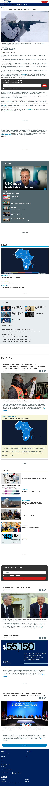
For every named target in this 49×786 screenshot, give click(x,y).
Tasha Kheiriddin (7, 590)
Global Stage (26, 4)
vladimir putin (25, 138)
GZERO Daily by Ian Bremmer (6, 769)
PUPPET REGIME (19, 4)
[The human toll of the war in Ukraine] (6, 213)
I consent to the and (12, 88)
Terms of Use (18, 88)
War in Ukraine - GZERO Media (10, 334)
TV (6, 4)
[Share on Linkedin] (10, 49)
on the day (3, 105)
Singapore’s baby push (11, 635)
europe (30, 138)
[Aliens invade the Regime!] (6, 320)
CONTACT (28, 751)
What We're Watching (26, 500)
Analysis (23, 513)
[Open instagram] (18, 773)
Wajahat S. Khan (5, 46)
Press (27, 756)
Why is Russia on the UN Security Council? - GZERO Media (16, 336)
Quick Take (5, 191)
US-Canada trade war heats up (11, 193)
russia (16, 138)
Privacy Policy (12, 88)
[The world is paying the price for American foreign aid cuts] (6, 202)
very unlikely (30, 109)
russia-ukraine (12, 138)
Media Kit (3, 756)
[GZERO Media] (21, 1)
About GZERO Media (39, 313)
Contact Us (28, 754)
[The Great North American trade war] (24, 605)
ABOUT (3, 751)
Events (2, 758)
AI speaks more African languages (10, 277)
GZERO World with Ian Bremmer (18, 218)
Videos (10, 4)
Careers (2, 761)
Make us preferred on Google (9, 52)
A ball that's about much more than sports (12, 287)
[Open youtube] (10, 773)
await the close (10, 110)
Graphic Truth (4, 281)
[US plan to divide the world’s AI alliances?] (6, 208)
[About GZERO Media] (29, 314)
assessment (25, 74)
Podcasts (14, 4)
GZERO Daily (3, 766)
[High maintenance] (11, 538)
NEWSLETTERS (5, 764)
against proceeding (6, 134)
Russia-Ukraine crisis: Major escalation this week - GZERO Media (18, 329)
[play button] (25, 178)
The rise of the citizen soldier (29, 515)
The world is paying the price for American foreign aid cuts (21, 203)
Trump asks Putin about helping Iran (30, 527)
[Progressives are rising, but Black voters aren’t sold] (29, 308)
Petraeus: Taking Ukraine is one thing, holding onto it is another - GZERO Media (21, 332)
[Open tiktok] (21, 773)
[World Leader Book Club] (6, 197)
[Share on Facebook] (5, 49)
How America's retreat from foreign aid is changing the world (21, 220)
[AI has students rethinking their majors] (11, 490)
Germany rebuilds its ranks (8, 283)
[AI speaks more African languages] (25, 261)
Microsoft (14, 416)
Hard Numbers (4, 285)
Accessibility (27, 779)
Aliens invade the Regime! (17, 319)
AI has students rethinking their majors (31, 491)
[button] (44, 2)
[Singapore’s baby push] (24, 653)
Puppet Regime (14, 196)
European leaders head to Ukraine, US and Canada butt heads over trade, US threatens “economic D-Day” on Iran (24, 694)
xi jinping (34, 138)
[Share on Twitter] (7, 49)
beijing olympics (4, 138)
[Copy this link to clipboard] (12, 49)
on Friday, (9, 101)
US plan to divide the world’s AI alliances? (18, 209)
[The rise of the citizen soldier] (11, 514)
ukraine (20, 138)
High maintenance (26, 539)
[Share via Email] (14, 49)
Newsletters (3, 4)
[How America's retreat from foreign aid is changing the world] (6, 219)
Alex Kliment (6, 637)
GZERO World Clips (15, 213)
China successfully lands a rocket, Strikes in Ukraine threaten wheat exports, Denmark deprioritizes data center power (32, 503)
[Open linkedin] (13, 773)
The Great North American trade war (17, 587)
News (2, 7)
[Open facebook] (15, 773)
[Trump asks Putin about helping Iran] (11, 526)
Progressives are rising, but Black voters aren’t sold (40, 307)
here (12, 455)
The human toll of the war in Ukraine (17, 214)
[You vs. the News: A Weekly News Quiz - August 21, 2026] (11, 478)
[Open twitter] (7, 773)
